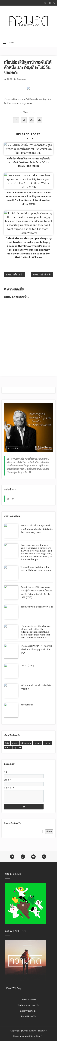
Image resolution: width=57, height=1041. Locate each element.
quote (17, 747)
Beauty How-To (28, 1010)
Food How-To (28, 1016)
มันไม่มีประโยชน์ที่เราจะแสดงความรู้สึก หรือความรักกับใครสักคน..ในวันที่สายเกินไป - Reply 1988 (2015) (28, 162)
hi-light (37, 743)
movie (47, 743)
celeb (15, 743)
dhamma (26, 743)
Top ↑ (39, 1036)
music (8, 747)
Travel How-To (28, 999)
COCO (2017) (27, 665)
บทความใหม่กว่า (14, 274)
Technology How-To (28, 1005)
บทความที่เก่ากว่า (42, 274)
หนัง (7, 743)
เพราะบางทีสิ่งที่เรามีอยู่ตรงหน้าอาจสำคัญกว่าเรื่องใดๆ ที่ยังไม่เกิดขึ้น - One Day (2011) (37, 529)
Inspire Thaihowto (37, 1030)
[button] (9, 43)
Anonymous (27, 704)
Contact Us (27, 1036)
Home (16, 1036)
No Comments (19, 79)
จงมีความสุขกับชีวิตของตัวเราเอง (37, 606)
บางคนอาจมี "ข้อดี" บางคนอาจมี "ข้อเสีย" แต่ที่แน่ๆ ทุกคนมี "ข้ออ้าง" (36, 649)
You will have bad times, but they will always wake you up (36, 568)
